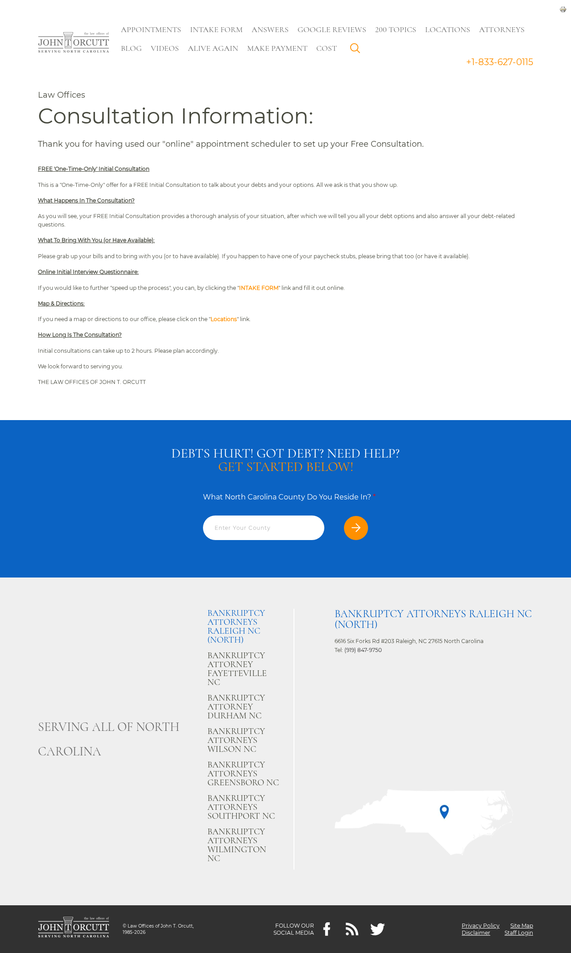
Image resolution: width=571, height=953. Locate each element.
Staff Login (519, 932)
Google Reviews (332, 29)
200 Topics (395, 29)
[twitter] (377, 929)
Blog (131, 48)
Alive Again (213, 48)
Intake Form (216, 29)
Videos (165, 48)
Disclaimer (476, 932)
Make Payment (277, 48)
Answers (270, 29)
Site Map (521, 925)
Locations (447, 29)
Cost (326, 48)
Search (357, 50)
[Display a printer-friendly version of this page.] (563, 8)
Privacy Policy (481, 925)
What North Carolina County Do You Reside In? (289, 497)
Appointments (151, 29)
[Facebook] (327, 929)
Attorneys (502, 29)
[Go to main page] (73, 43)
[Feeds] (352, 929)
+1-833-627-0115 (499, 62)
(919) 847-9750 (363, 650)
